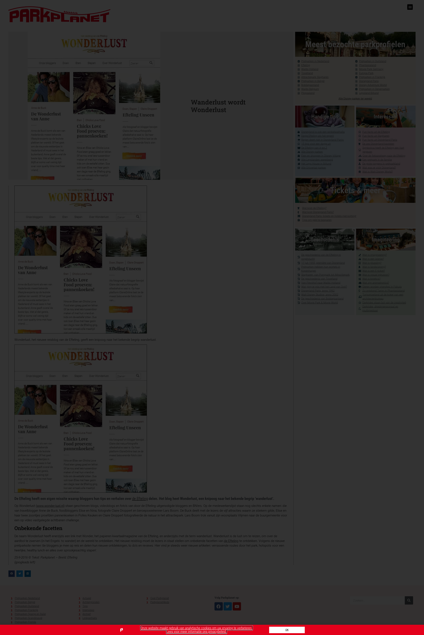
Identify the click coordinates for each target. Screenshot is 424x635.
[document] (212, 317)
